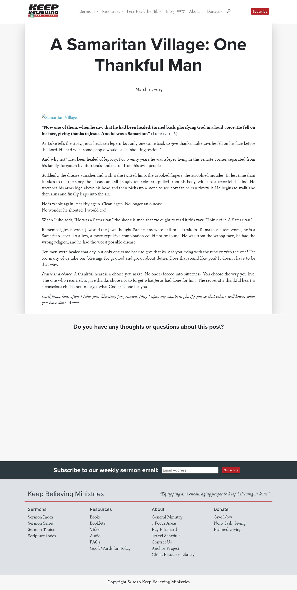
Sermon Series (41, 523)
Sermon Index (40, 517)
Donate (213, 11)
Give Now (223, 517)
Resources (111, 11)
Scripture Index (42, 535)
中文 (181, 11)
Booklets (97, 523)
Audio (95, 535)
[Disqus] (148, 391)
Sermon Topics (41, 529)
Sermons (87, 11)
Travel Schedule (166, 535)
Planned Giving (227, 529)
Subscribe (260, 11)
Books (95, 517)
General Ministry (167, 517)
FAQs (95, 542)
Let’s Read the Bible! (144, 11)
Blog (170, 11)
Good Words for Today (110, 548)
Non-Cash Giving (229, 523)
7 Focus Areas (164, 523)
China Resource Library (173, 554)
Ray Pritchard (164, 529)
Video (95, 529)
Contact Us (162, 542)
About (194, 11)
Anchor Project (165, 548)
